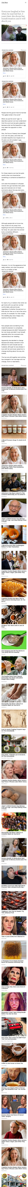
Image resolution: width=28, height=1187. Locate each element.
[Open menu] (26, 2)
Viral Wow (4, 2)
